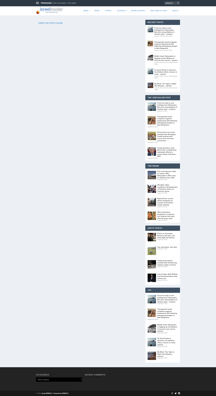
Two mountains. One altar (64, 3)
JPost (170, 36)
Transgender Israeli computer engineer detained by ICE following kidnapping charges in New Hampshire (165, 45)
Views (96, 11)
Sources (121, 11)
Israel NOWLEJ (47, 393)
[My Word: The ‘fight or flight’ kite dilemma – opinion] (150, 85)
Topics (108, 11)
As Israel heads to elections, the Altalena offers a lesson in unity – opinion (165, 72)
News (85, 11)
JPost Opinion (173, 62)
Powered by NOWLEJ (60, 393)
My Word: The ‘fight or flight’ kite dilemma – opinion (165, 85)
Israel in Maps (138, 11)
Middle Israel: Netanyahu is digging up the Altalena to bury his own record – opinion (166, 58)
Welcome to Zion (158, 11)
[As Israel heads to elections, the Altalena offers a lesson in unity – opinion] (150, 71)
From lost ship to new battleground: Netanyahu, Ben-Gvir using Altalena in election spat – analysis (164, 31)
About (175, 11)
